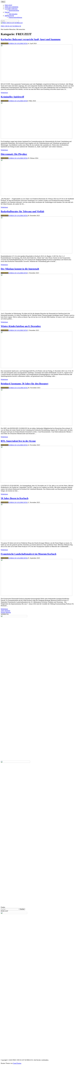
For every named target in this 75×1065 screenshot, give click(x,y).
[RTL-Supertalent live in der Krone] (36, 482)
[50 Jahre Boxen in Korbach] (36, 540)
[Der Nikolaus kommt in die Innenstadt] (36, 310)
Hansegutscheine (14, 10)
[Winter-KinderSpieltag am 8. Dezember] (36, 367)
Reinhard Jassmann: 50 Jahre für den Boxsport (24, 383)
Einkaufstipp (5, 388)
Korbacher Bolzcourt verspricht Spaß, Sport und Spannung (30, 39)
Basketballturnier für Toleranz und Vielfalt (22, 211)
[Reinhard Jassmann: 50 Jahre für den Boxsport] (36, 425)
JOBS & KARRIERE (11, 7)
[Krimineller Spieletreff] (36, 138)
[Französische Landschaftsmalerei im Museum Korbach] (36, 595)
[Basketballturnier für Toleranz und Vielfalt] (36, 253)
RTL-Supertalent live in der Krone (18, 441)
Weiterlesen (4, 92)
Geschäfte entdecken (11, 9)
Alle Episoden (13, 14)
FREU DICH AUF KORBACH (11, 26)
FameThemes (17, 1063)
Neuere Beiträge (6, 612)
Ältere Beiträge (5, 610)
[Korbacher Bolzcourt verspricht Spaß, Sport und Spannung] (36, 81)
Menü (3, 2)
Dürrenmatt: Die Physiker (14, 154)
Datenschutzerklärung (15, 17)
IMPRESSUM (9, 16)
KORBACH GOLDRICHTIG (18, 43)
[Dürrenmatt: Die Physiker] (36, 195)
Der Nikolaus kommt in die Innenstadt (20, 269)
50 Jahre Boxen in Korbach (14, 498)
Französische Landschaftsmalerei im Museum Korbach (28, 554)
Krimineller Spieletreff (12, 96)
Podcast (7, 12)
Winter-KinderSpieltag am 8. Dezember (21, 326)
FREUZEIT (8, 5)
